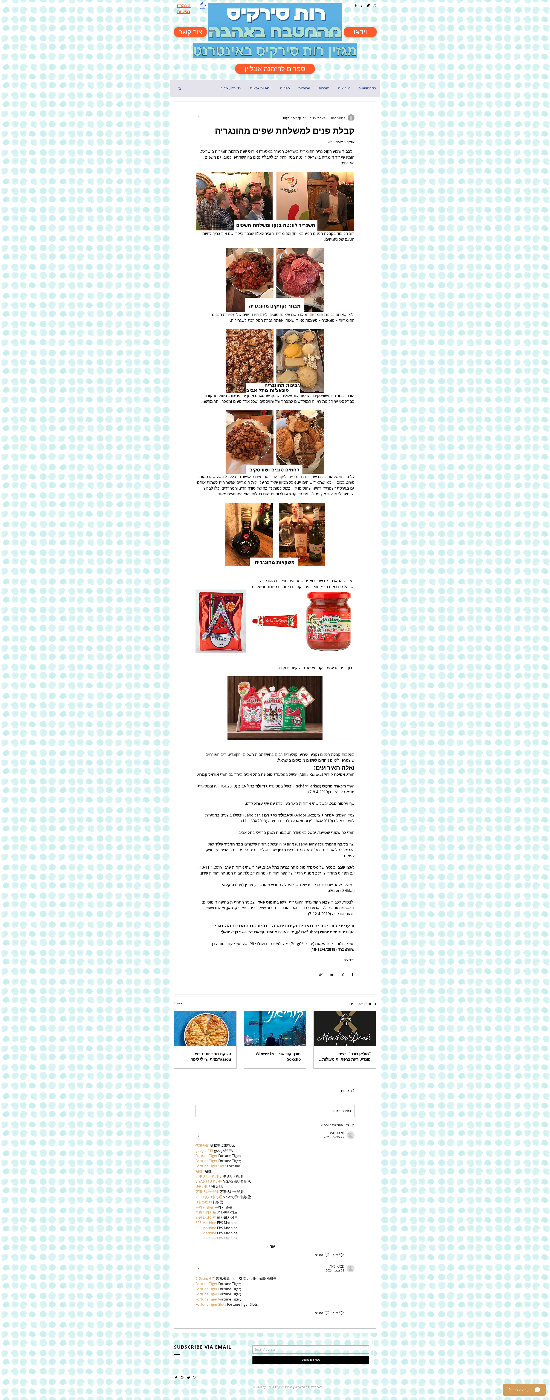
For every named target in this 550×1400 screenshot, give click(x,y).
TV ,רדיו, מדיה (230, 88)
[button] (179, 88)
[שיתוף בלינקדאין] (331, 974)
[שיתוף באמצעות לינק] (321, 974)
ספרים (285, 88)
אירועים (344, 88)
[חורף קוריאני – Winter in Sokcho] (275, 1028)
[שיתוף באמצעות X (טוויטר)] (342, 974)
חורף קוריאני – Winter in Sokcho (278, 1056)
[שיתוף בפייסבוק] (352, 974)
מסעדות (304, 88)
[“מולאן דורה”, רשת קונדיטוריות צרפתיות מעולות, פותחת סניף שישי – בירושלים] (345, 1028)
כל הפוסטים (367, 88)
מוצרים (324, 88)
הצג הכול (180, 1003)
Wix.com (316, 1387)
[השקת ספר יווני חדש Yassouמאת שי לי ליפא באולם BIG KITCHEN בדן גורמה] (205, 1028)
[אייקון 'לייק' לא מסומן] (341, 1255)
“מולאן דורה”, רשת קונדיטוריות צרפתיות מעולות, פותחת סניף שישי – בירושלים (345, 1056)
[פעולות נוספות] (198, 117)
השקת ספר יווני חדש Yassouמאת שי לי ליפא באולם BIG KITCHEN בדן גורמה (209, 1056)
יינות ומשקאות (261, 88)
